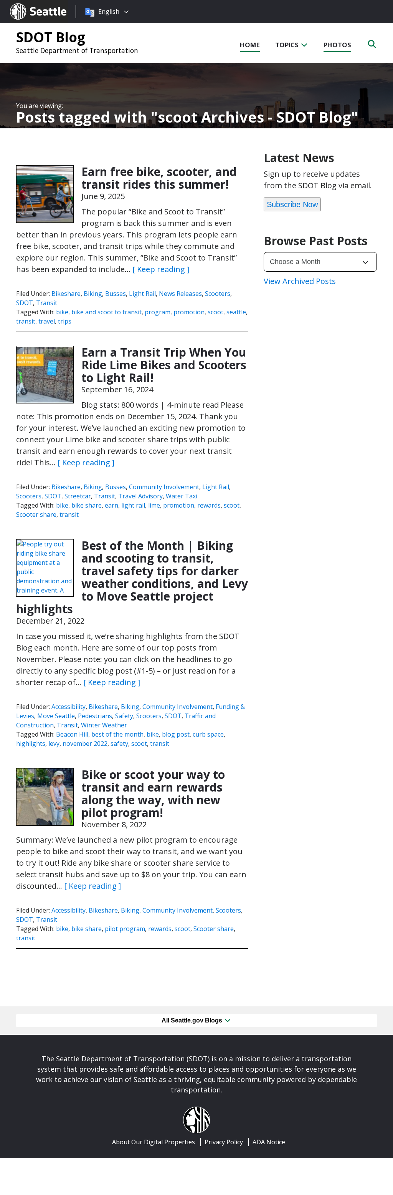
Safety (124, 716)
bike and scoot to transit (106, 312)
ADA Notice (269, 1142)
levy (53, 743)
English (108, 11)
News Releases (180, 293)
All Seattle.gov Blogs (193, 1020)
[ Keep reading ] (160, 269)
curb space (208, 734)
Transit (46, 303)
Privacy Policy (224, 1142)
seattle (236, 312)
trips (64, 321)
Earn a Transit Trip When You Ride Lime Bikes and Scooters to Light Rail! (163, 364)
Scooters (217, 293)
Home (250, 44)
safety (119, 743)
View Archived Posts (300, 281)
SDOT (24, 303)
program (157, 312)
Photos (337, 44)
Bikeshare (66, 293)
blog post (176, 734)
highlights (30, 743)
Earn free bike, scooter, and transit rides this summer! (159, 178)
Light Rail (142, 293)
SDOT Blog (50, 37)
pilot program (125, 928)
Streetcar (77, 496)
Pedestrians (95, 716)
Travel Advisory (140, 496)
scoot (215, 312)
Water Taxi (181, 496)
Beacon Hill (72, 734)
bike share (86, 505)
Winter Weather (104, 725)
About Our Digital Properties (153, 1142)
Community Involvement (164, 487)
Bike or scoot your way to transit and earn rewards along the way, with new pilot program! (153, 793)
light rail (133, 505)
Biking (93, 293)
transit (25, 321)
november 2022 (85, 743)
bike (62, 312)
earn (111, 505)
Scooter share (36, 514)
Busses (115, 293)
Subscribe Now (292, 204)
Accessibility (68, 706)
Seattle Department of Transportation (77, 50)
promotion (189, 312)
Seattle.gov (26, 4)
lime (154, 505)
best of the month (117, 734)
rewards (209, 505)
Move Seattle (56, 716)
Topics (287, 44)
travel (46, 321)
